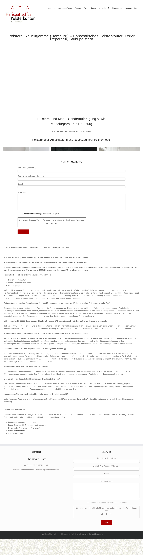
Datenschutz (99, 534)
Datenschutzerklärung (31, 214)
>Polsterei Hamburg (16, 431)
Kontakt (91, 534)
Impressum (85, 534)
